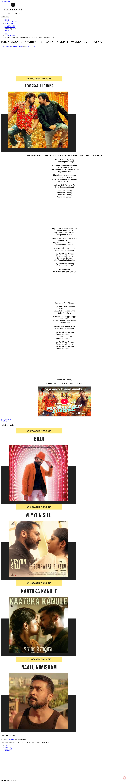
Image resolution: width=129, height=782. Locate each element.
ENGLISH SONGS (11, 22)
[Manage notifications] (124, 777)
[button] (7, 30)
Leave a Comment (17, 46)
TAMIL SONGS (10, 27)
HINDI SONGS (9, 23)
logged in (11, 739)
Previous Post (6, 419)
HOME (7, 20)
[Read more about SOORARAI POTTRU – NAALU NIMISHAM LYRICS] (38, 732)
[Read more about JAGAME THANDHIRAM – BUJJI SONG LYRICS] (38, 503)
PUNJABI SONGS (10, 25)
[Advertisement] (64, 62)
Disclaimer (8, 750)
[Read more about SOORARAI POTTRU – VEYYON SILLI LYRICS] (38, 579)
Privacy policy (9, 749)
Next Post (4, 421)
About (6, 745)
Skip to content (5, 1)
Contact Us (8, 747)
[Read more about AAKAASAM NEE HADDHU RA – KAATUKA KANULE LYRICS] (38, 655)
